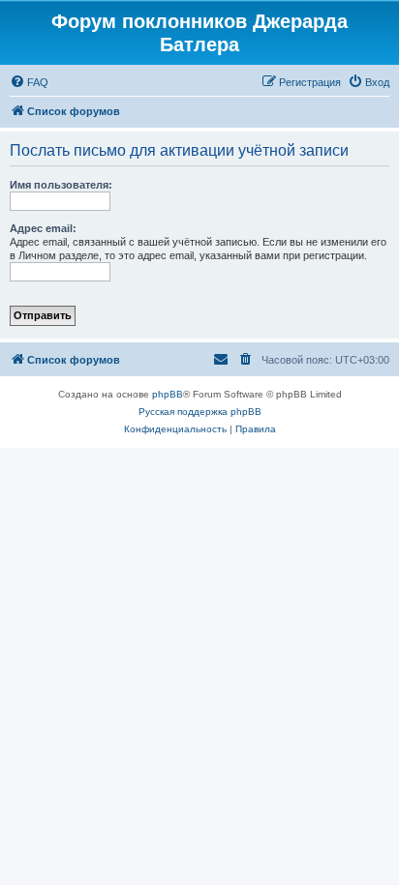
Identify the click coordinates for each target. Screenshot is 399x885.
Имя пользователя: (61, 185)
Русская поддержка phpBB (199, 411)
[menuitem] (29, 82)
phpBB (167, 394)
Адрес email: (43, 228)
